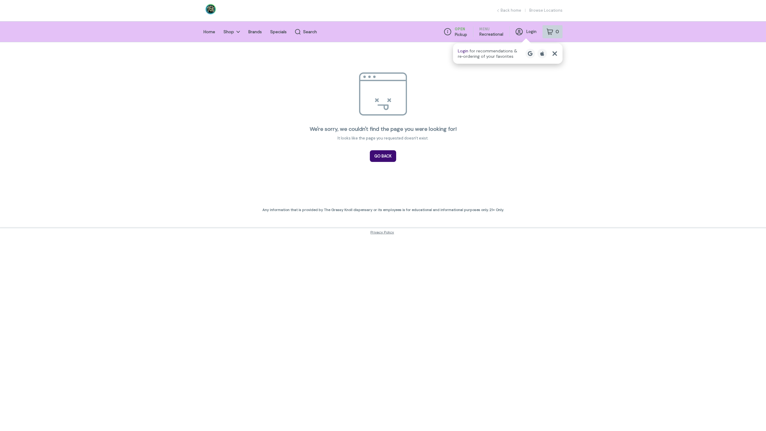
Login (531, 31)
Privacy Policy (382, 232)
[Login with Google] (530, 53)
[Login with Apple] (542, 53)
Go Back (383, 156)
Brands (255, 31)
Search (310, 31)
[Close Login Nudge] (555, 54)
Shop (229, 31)
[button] (508, 53)
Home (209, 31)
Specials (278, 31)
